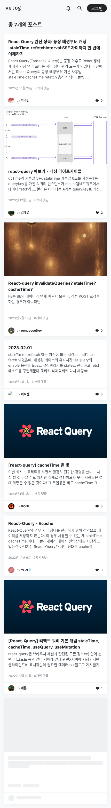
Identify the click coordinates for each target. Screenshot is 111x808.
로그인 (97, 8)
